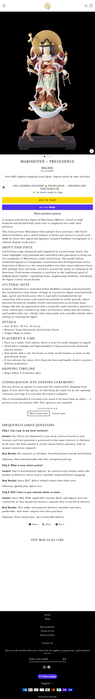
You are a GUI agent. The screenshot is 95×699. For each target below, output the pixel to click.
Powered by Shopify (47, 697)
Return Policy (47, 627)
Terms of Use (47, 631)
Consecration (47, 409)
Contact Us (47, 643)
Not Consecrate (39, 413)
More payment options (47, 213)
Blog (47, 619)
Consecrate (58, 413)
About (47, 615)
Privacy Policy (47, 635)
